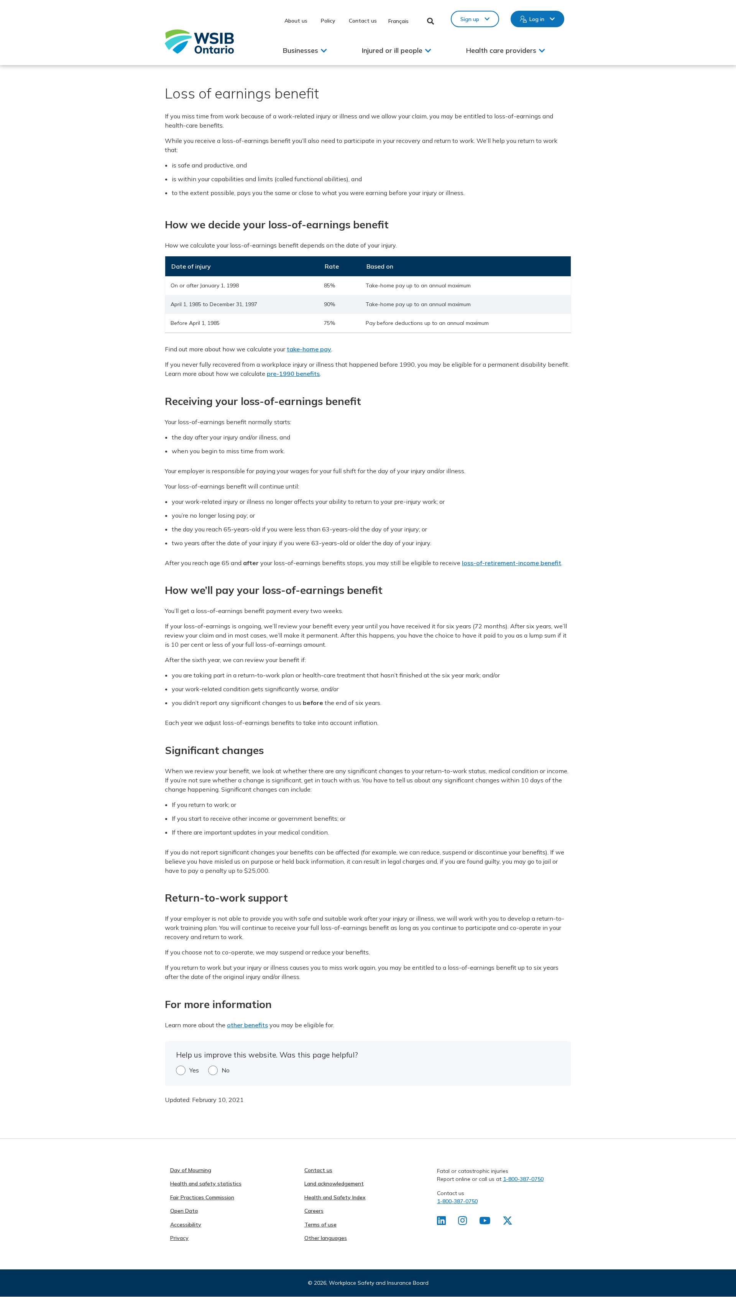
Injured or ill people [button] (392, 50)
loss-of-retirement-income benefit (511, 563)
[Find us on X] (508, 1222)
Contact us (363, 20)
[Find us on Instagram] (462, 1222)
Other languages (325, 1238)
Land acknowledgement (334, 1183)
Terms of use (320, 1224)
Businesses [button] (300, 50)
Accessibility (185, 1224)
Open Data (184, 1210)
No (226, 1070)
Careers (314, 1210)
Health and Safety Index (335, 1197)
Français (398, 21)
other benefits (247, 1025)
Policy (328, 20)
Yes (194, 1070)
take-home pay (309, 349)
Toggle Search (431, 21)
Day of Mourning (190, 1170)
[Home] (199, 42)
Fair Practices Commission (202, 1197)
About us (295, 20)
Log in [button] (536, 19)
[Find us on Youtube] (484, 1222)
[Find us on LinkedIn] (441, 1222)
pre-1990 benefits (293, 373)
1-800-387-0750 (523, 1179)
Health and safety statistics (206, 1183)
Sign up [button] (469, 19)
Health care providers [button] (501, 50)
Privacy (179, 1238)
